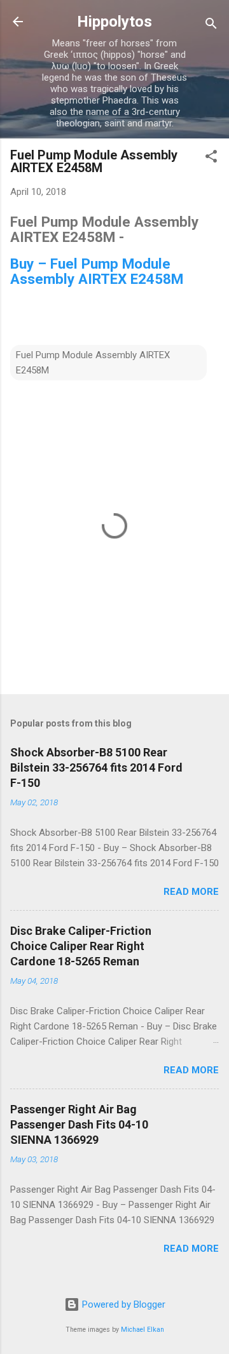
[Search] (211, 25)
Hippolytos (114, 21)
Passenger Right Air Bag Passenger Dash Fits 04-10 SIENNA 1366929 (79, 1124)
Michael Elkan (142, 1329)
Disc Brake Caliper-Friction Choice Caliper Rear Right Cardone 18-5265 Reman (80, 946)
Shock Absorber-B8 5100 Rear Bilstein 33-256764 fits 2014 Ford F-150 (96, 767)
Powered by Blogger (122, 1304)
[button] (211, 158)
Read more (191, 891)
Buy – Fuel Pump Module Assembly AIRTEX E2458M (96, 271)
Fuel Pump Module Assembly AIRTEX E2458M (93, 362)
